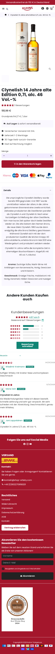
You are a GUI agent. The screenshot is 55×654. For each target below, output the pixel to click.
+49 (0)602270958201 (15, 484)
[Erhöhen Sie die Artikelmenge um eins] (51, 155)
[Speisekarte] (3, 8)
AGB (4, 516)
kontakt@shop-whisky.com (18, 480)
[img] (6, 362)
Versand (6, 499)
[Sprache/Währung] (47, 8)
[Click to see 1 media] (5, 78)
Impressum (7, 508)
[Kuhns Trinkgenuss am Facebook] (24, 444)
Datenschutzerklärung (13, 512)
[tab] (27, 190)
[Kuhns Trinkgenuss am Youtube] (31, 444)
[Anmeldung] (43, 8)
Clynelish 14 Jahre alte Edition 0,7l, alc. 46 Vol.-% (30, 15)
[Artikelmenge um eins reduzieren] (4, 155)
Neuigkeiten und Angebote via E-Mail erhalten (22, 569)
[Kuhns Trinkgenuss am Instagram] (27, 444)
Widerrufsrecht (9, 503)
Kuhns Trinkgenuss (34, 642)
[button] (8, 105)
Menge (5, 151)
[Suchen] (7, 9)
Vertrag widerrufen (14, 527)
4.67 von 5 (34, 317)
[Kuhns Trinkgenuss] (5, 15)
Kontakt (6, 521)
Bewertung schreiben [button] (27, 345)
